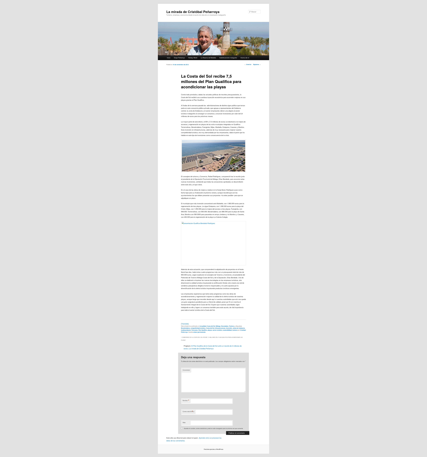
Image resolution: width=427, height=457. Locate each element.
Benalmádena (185, 328)
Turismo (231, 326)
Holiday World (192, 58)
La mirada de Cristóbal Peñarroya (193, 11)
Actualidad (202, 326)
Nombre (186, 400)
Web (184, 422)
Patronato (194, 330)
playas (210, 330)
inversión (229, 328)
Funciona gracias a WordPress (213, 449)
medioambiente (186, 330)
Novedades (224, 326)
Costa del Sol (211, 326)
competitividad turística (197, 328)
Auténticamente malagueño (228, 58)
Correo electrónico (188, 411)
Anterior (248, 64)
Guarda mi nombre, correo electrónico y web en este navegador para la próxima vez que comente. (213, 428)
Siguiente (257, 64)
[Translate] (185, 324)
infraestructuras (220, 328)
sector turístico (217, 330)
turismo (234, 330)
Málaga (218, 326)
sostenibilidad (227, 330)
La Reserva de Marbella (208, 58)
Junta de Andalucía (239, 328)
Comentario (186, 370)
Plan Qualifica (202, 330)
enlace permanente (199, 332)
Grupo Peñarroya (179, 58)
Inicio (168, 58)
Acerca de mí (245, 58)
